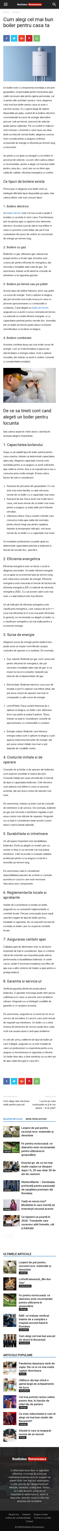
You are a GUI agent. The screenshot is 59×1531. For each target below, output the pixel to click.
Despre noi (14, 1514)
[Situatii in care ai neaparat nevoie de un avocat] (9, 1435)
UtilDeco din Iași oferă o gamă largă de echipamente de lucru (36, 1384)
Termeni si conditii (42, 1517)
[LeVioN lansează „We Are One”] (9, 1283)
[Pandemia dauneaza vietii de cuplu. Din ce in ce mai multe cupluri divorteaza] (9, 1368)
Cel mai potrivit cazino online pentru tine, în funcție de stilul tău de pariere (37, 1400)
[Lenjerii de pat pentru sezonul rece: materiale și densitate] (11, 1131)
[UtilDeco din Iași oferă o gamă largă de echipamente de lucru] (9, 1384)
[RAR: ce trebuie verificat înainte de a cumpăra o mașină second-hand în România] (9, 1320)
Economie (24, 1330)
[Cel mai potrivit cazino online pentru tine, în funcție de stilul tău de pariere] (9, 1401)
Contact (29, 1521)
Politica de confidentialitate (18, 1517)
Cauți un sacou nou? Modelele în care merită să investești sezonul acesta (38, 1205)
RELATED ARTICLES (12, 1119)
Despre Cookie (41, 1514)
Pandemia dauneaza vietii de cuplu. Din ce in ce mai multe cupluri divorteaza (37, 1367)
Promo (22, 1374)
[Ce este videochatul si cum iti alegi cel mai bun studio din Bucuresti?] (9, 1418)
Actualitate (24, 1343)
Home (6, 12)
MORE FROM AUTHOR (36, 1119)
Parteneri (26, 1514)
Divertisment (25, 1286)
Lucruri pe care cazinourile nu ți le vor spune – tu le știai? (44, 1104)
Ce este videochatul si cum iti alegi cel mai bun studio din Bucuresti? (37, 1417)
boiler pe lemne (40, 307)
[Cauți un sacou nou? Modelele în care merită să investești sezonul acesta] (11, 1205)
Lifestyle (16, 12)
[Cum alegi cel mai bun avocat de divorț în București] (9, 1340)
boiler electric (14, 213)
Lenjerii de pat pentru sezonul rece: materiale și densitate (37, 1131)
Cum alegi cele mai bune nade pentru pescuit (16, 1103)
